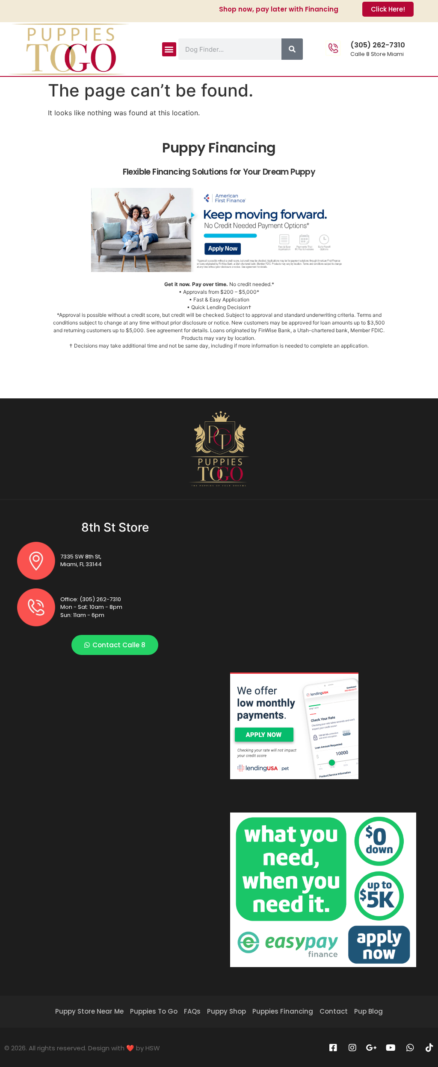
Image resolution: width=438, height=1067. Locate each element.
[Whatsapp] (410, 1048)
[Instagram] (352, 1048)
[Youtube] (391, 1048)
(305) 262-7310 (377, 45)
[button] (169, 49)
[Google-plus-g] (371, 1048)
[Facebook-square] (333, 1048)
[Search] (292, 49)
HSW (152, 1048)
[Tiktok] (429, 1048)
